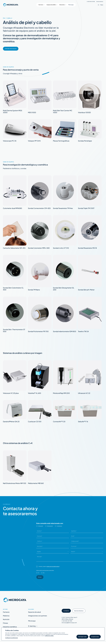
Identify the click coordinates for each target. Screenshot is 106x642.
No (43, 572)
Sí (38, 572)
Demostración (50, 526)
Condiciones (59, 526)
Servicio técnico (99, 1)
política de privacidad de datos (53, 566)
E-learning (32, 626)
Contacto (66, 610)
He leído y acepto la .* (49, 566)
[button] (41, 4)
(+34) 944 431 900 (91, 1)
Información (40, 526)
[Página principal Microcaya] (10, 4)
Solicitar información (11, 48)
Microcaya (70, 4)
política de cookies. (49, 635)
